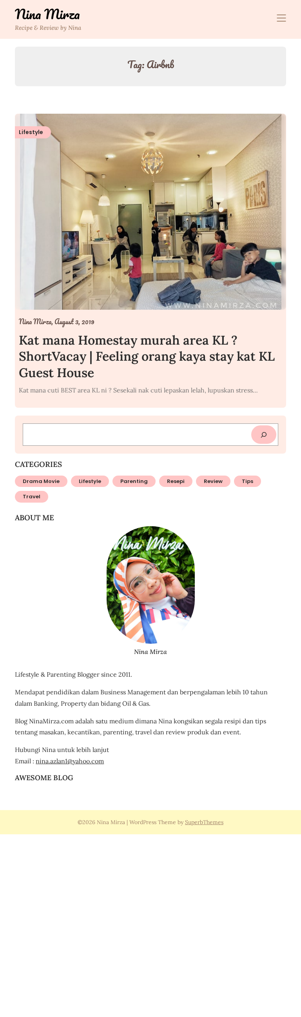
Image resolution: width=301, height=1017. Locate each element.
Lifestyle (90, 481)
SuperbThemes (204, 822)
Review (213, 481)
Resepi (176, 481)
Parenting (134, 481)
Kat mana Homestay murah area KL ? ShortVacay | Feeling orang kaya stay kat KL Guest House (147, 356)
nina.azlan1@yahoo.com (70, 761)
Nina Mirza (47, 14)
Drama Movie (41, 481)
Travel (31, 496)
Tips (247, 481)
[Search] (263, 434)
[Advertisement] (150, 924)
